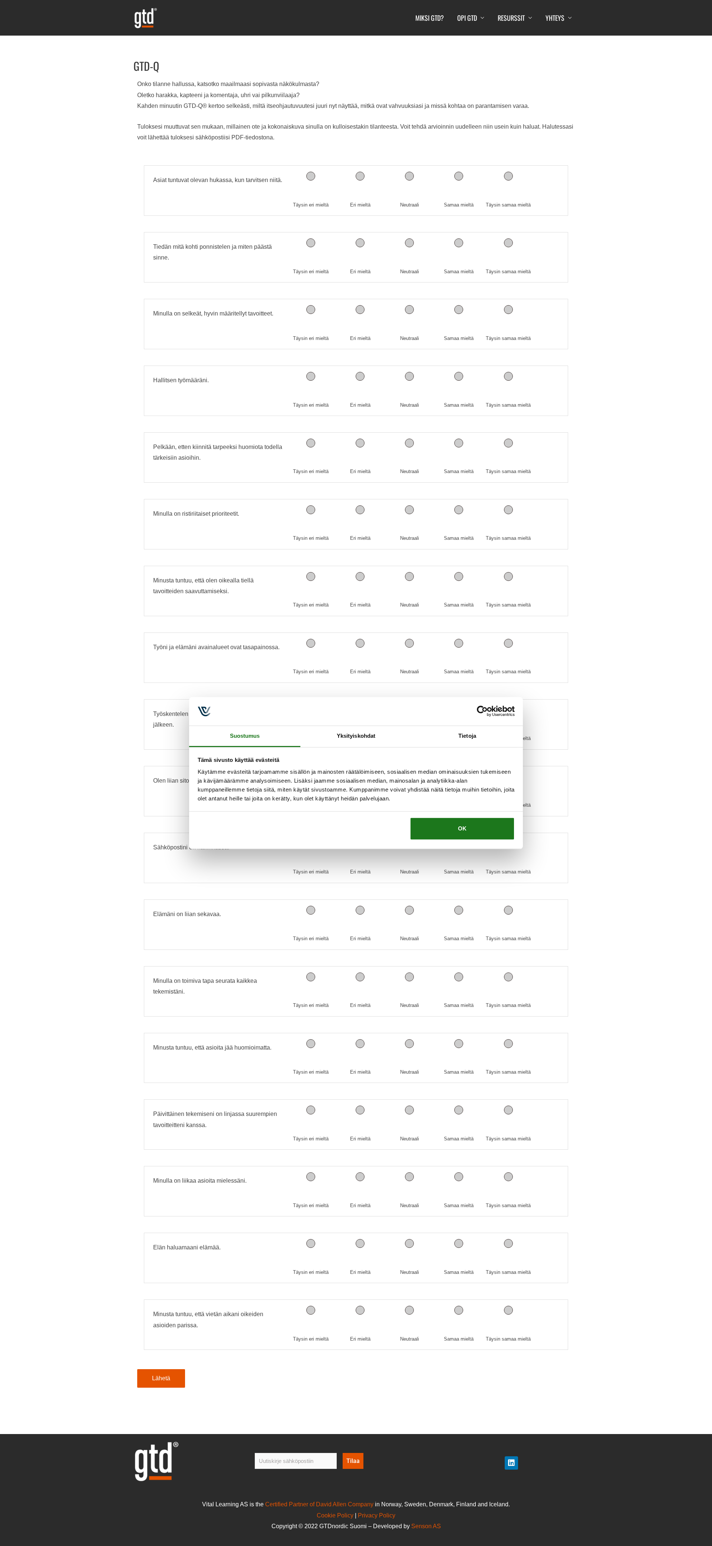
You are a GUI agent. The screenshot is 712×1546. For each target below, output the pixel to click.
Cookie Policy (335, 1515)
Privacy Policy (376, 1515)
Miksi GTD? (429, 18)
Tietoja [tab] (467, 736)
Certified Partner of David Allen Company (319, 1504)
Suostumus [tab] (245, 736)
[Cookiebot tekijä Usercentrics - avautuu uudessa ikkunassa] (482, 711)
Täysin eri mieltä (311, 205)
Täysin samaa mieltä (508, 205)
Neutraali (409, 205)
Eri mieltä (360, 205)
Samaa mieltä (459, 205)
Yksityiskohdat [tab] (356, 736)
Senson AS (426, 1526)
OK (462, 829)
